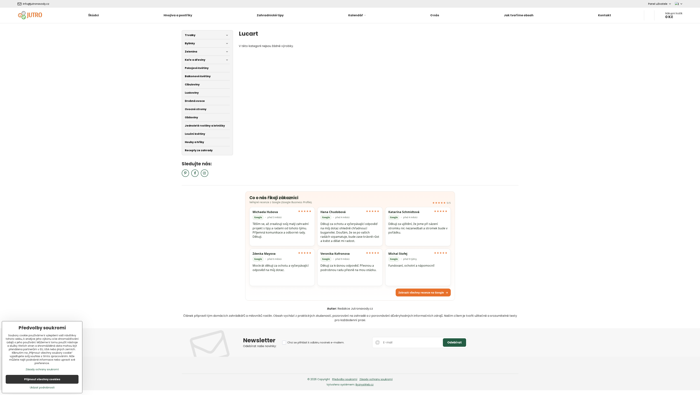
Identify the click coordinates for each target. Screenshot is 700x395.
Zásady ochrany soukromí (376, 379)
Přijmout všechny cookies (42, 379)
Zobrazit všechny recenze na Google (423, 292)
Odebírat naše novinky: (259, 346)
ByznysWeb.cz (365, 384)
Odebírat (454, 342)
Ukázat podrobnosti (42, 387)
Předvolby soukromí (344, 379)
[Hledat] (649, 15)
